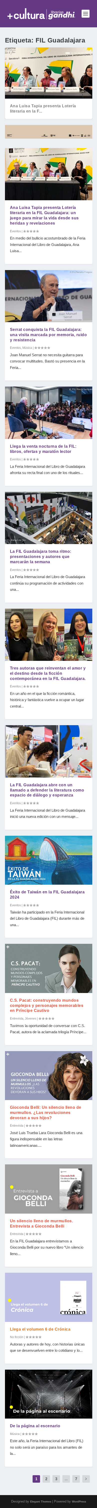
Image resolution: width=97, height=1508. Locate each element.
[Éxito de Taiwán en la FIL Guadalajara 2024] (48, 860)
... (66, 1479)
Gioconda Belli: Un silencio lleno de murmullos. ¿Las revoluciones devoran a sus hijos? (45, 1112)
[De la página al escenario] (48, 1394)
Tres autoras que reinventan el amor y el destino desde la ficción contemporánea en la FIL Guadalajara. (48, 673)
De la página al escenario (35, 1426)
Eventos (15, 231)
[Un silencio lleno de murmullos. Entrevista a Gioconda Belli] (48, 1188)
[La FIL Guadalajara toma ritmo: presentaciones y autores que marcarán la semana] (48, 518)
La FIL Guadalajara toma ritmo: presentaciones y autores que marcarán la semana (40, 556)
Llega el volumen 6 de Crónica (40, 1329)
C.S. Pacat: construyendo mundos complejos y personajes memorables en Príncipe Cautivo (47, 1005)
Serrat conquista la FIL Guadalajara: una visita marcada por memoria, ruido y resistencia (48, 334)
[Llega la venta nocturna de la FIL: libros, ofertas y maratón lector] (48, 413)
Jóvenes (30, 1018)
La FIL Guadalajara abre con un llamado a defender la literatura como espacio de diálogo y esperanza (47, 790)
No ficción (16, 1337)
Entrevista (16, 1018)
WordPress (79, 1501)
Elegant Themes (40, 1501)
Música (27, 348)
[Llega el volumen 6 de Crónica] (48, 1297)
